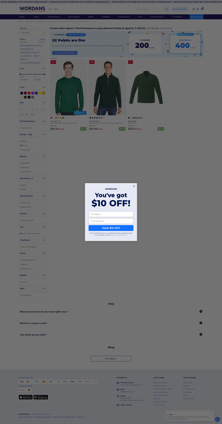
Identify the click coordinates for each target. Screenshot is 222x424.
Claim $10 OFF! (111, 228)
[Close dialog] (134, 186)
